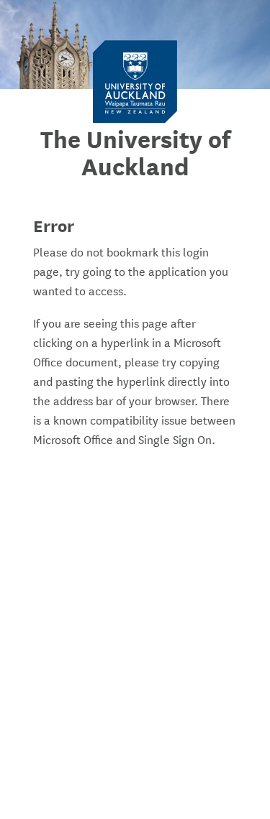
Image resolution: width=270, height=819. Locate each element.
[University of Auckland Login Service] (135, 81)
